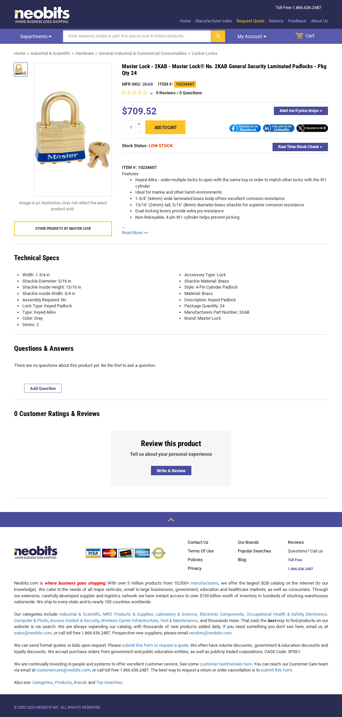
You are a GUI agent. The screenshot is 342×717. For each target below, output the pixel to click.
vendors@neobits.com (210, 632)
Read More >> (135, 232)
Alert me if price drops (300, 110)
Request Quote (250, 20)
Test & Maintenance (179, 620)
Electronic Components (222, 614)
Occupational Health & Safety (274, 614)
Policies (195, 559)
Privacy (194, 568)
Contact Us (198, 542)
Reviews (296, 542)
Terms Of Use (201, 550)
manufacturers (204, 583)
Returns (276, 20)
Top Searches (109, 682)
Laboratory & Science (176, 614)
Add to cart (165, 127)
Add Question (43, 388)
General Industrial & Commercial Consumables (143, 53)
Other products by (63, 228)
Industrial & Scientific (50, 53)
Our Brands (248, 542)
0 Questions (190, 92)
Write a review (171, 470)
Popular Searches (254, 550)
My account (250, 36)
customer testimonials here (226, 664)
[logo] (42, 15)
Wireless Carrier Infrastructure (129, 620)
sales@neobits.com (33, 632)
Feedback (297, 20)
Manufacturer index (213, 20)
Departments (34, 36)
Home (185, 20)
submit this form (276, 670)
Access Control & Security (74, 620)
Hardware (84, 53)
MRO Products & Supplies (128, 614)
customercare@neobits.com (63, 670)
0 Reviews (166, 92)
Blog (242, 559)
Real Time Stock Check (299, 146)
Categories (42, 682)
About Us (319, 20)
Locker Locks (204, 53)
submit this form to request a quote (155, 645)
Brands (80, 682)
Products (63, 682)
